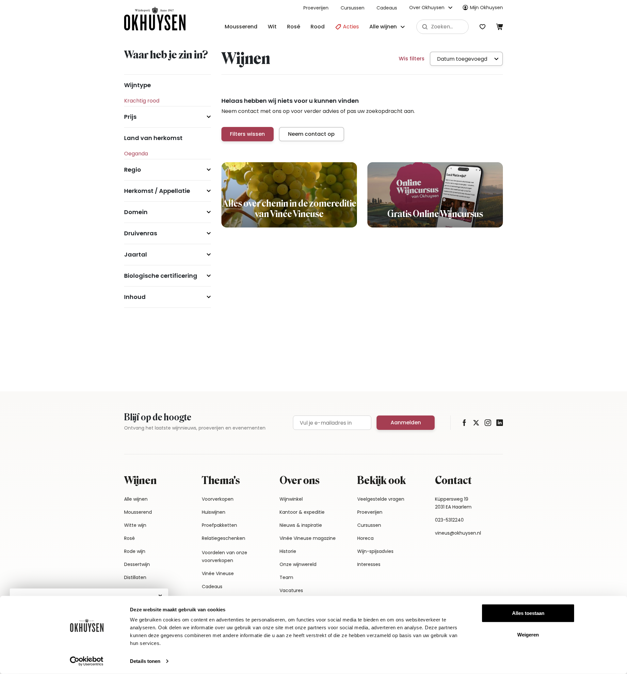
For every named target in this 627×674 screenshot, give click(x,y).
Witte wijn (135, 525)
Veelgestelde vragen (380, 499)
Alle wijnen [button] (383, 26)
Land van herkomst (153, 138)
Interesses (368, 564)
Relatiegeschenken (223, 538)
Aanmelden (406, 422)
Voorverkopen (217, 499)
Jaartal (135, 254)
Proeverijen (316, 8)
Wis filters (412, 58)
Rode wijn (134, 551)
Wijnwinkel (291, 499)
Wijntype (137, 85)
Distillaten (135, 577)
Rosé (293, 26)
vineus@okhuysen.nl (458, 533)
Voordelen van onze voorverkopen (224, 556)
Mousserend (241, 26)
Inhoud (135, 297)
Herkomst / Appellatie (157, 191)
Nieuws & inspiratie (301, 525)
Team (286, 577)
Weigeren (528, 634)
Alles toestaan (528, 613)
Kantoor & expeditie (302, 512)
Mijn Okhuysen (486, 7)
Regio (132, 169)
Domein (136, 212)
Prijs (130, 117)
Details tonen (145, 661)
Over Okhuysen (426, 7)
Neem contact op (311, 134)
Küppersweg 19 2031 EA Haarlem (453, 503)
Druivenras (140, 233)
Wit (272, 26)
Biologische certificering (160, 276)
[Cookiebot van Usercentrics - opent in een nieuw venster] (86, 661)
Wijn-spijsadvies (375, 551)
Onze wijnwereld (298, 564)
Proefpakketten (219, 525)
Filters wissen (247, 134)
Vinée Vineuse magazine (308, 538)
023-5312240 (449, 520)
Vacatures (291, 590)
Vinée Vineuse (218, 573)
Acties (350, 26)
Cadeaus (387, 8)
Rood (318, 26)
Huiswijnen (213, 512)
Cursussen (352, 8)
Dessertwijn (137, 564)
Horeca (365, 538)
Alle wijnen (136, 499)
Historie (288, 551)
